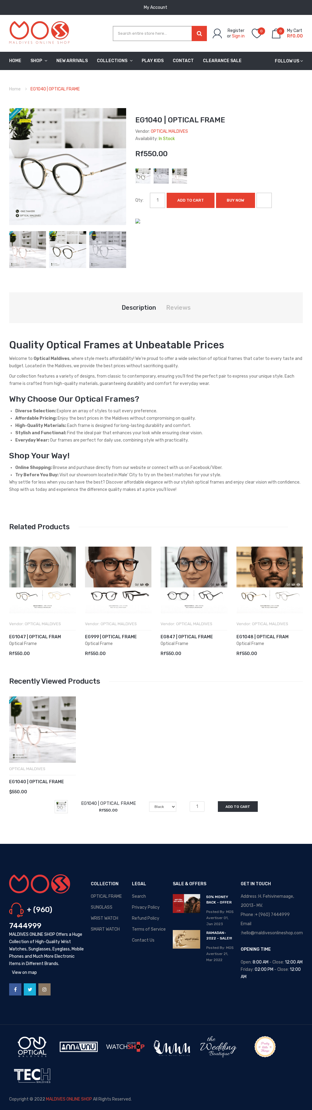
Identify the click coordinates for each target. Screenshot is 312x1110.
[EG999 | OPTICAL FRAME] (118, 580)
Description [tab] (139, 307)
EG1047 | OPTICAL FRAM (35, 637)
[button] (15, 589)
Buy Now (235, 200)
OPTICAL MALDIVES (169, 131)
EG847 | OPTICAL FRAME (187, 637)
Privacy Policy (146, 907)
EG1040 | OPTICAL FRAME (36, 781)
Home (15, 89)
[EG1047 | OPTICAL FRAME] (42, 580)
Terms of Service (149, 929)
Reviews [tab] (178, 307)
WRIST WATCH (104, 918)
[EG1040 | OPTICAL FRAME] (27, 249)
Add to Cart (190, 200)
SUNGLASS (101, 907)
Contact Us (143, 940)
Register (236, 30)
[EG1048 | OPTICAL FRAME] (269, 580)
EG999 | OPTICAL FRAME (111, 637)
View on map (24, 972)
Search (139, 896)
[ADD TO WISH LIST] (264, 200)
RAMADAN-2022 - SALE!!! (219, 935)
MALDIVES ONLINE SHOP (69, 1099)
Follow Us (287, 61)
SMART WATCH (105, 929)
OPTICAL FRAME (106, 896)
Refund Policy (145, 918)
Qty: (139, 200)
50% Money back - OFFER (219, 899)
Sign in (238, 36)
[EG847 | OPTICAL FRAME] (194, 580)
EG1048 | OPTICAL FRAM (262, 637)
